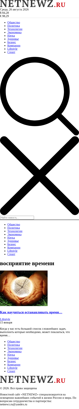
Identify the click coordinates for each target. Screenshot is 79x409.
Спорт (11, 52)
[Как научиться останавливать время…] (24, 305)
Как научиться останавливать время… (31, 312)
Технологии (14, 29)
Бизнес (11, 42)
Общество (13, 22)
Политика (13, 25)
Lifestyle (12, 48)
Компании (13, 45)
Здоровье (13, 38)
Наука (11, 35)
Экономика (14, 32)
